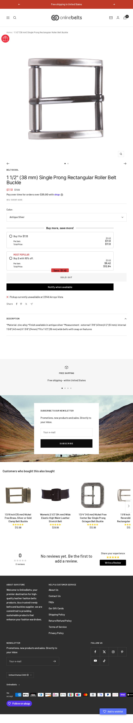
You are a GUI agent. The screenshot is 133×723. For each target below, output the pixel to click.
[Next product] (129, 505)
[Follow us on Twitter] (104, 651)
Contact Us (54, 596)
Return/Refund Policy (60, 620)
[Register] (54, 661)
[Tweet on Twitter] (26, 304)
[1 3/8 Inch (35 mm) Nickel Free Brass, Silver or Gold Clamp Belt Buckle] (18, 495)
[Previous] (7, 163)
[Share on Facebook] (16, 304)
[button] (113, 711)
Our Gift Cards (56, 608)
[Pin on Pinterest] (21, 304)
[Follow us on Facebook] (95, 651)
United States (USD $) (19, 675)
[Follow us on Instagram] (113, 651)
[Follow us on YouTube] (95, 660)
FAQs (51, 602)
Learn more (94, 4)
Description (13, 318)
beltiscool (12, 170)
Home (9, 32)
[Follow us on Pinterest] (122, 651)
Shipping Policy (57, 614)
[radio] (60, 240)
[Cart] (125, 17)
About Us (53, 589)
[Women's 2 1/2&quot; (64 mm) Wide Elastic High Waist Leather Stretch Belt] (55, 495)
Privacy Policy (56, 633)
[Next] (125, 163)
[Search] (14, 17)
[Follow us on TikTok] (104, 660)
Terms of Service (58, 626)
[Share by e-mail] (31, 304)
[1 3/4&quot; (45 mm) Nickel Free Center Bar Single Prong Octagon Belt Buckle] (92, 495)
